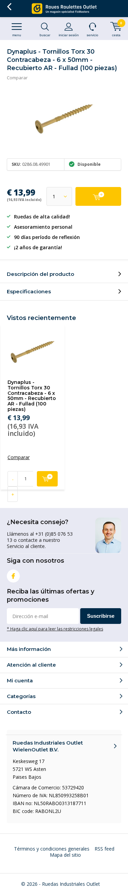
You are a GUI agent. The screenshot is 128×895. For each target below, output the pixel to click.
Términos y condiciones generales (51, 848)
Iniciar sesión (69, 35)
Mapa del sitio (65, 855)
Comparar (17, 78)
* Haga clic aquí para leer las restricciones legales (55, 628)
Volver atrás (9, 7)
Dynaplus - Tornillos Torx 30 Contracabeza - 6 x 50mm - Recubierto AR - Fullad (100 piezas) (32, 395)
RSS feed (104, 848)
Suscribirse (100, 616)
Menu (16, 35)
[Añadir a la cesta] (98, 196)
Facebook (13, 576)
